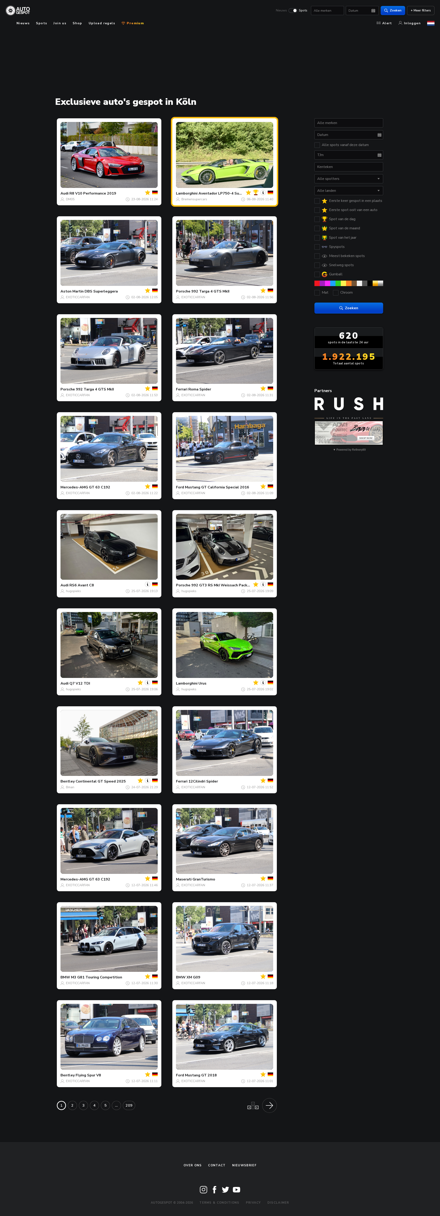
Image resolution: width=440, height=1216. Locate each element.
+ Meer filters (421, 10)
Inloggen (412, 23)
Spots (303, 10)
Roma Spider (199, 389)
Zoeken (396, 10)
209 (129, 1105)
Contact (217, 1165)
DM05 (70, 199)
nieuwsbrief (244, 1165)
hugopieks (73, 591)
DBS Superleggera (101, 291)
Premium (135, 23)
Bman (70, 787)
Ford (180, 487)
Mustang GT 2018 (201, 1075)
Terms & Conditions (219, 1203)
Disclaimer (278, 1203)
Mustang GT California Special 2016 (217, 487)
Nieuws (281, 10)
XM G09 (193, 977)
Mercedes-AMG (74, 487)
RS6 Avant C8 (81, 585)
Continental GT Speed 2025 (101, 781)
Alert (387, 23)
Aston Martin (72, 291)
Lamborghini (187, 193)
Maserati (184, 879)
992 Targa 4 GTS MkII (210, 291)
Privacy (253, 1203)
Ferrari (181, 389)
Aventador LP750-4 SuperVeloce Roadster (236, 193)
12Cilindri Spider (203, 781)
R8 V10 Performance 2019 (92, 193)
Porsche (183, 291)
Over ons (193, 1165)
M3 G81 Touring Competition (96, 977)
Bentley (67, 781)
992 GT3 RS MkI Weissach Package (222, 585)
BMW (65, 977)
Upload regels (102, 23)
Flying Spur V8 (88, 1075)
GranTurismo (203, 879)
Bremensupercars (194, 199)
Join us (59, 23)
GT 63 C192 (99, 487)
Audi (64, 193)
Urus (202, 683)
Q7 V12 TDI (79, 683)
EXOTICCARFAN (78, 297)
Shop (77, 23)
